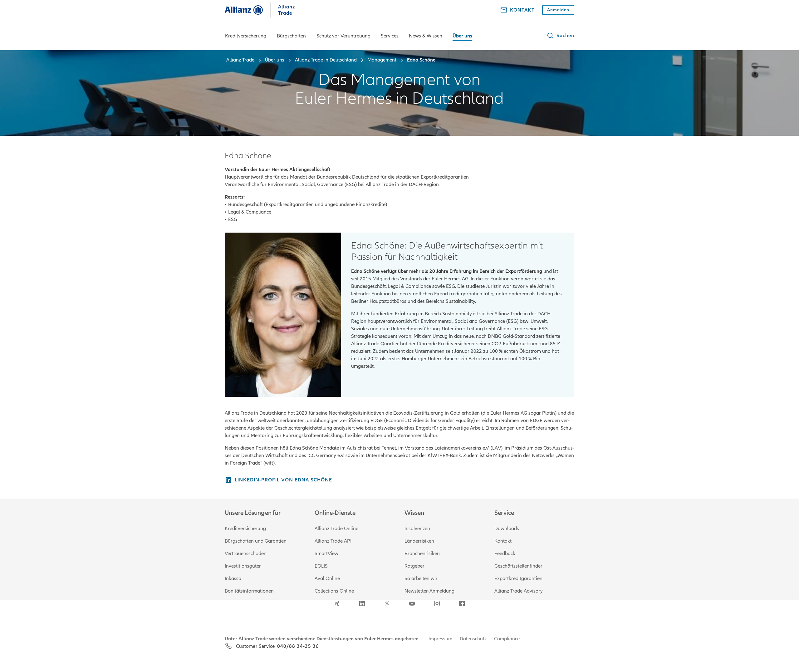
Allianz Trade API (333, 541)
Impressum (440, 639)
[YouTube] (412, 603)
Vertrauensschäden (246, 553)
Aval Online (327, 578)
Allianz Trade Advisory (518, 591)
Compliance (507, 639)
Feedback (504, 553)
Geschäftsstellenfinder (518, 566)
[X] (387, 603)
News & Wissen (425, 36)
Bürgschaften (291, 36)
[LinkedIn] (362, 603)
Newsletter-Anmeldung (429, 591)
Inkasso (233, 578)
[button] (560, 35)
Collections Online (334, 591)
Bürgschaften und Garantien (256, 541)
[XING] (337, 603)
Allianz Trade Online (336, 528)
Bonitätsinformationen (249, 591)
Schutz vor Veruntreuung (343, 36)
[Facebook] (462, 603)
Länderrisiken (419, 541)
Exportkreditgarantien (518, 578)
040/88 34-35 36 (298, 646)
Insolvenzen (417, 528)
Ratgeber (414, 566)
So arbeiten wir (421, 578)
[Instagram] (437, 603)
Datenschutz (473, 639)
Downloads (506, 528)
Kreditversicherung (245, 36)
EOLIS (321, 566)
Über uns (462, 36)
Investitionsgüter (243, 566)
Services (390, 36)
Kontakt (503, 541)
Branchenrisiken (422, 553)
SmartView (326, 553)
